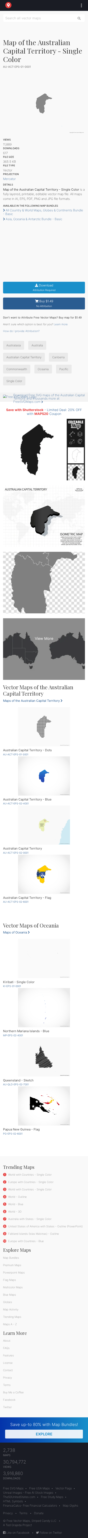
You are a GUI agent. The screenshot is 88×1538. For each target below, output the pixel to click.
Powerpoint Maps (14, 1272)
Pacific (63, 369)
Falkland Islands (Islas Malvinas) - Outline (33, 1233)
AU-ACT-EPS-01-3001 (15, 754)
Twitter (7, 1407)
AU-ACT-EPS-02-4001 (16, 803)
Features (8, 1355)
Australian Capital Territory (24, 357)
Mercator (9, 179)
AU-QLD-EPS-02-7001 (16, 1084)
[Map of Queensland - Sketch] (44, 1056)
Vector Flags (63, 1488)
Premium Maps (12, 1265)
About (6, 1340)
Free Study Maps (52, 1497)
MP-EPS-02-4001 (13, 1035)
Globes (7, 1302)
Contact (8, 1370)
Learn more (61, 324)
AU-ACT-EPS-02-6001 (15, 901)
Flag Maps (9, 1279)
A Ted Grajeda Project (17, 1525)
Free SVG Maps (13, 1488)
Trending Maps (12, 1316)
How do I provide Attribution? (21, 331)
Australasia (13, 345)
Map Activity (10, 1309)
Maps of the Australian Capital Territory (32, 701)
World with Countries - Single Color (29, 1174)
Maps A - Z (10, 1324)
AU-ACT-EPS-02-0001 (15, 852)
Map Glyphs (70, 1505)
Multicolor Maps (13, 1287)
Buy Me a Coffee (13, 1392)
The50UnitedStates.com (19, 1497)
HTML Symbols (13, 1501)
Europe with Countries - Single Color (30, 1182)
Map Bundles (11, 1257)
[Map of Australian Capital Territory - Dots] (44, 726)
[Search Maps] (79, 18)
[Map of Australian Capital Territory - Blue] (44, 776)
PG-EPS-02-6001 (13, 1133)
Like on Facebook (17, 1532)
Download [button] (44, 287)
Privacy (7, 1377)
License (8, 1362)
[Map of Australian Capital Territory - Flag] (44, 874)
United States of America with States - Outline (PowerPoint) (45, 1226)
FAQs (6, 1348)
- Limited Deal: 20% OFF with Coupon (44, 412)
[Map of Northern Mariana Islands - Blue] (44, 1007)
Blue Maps (9, 1294)
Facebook (9, 1399)
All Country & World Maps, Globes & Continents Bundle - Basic (43, 212)
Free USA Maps (39, 1488)
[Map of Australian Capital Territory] (44, 825)
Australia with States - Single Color (29, 1219)
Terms (7, 1385)
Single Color (14, 381)
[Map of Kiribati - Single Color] (44, 958)
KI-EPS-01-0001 (12, 986)
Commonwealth (16, 369)
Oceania (43, 369)
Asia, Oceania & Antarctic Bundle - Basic (33, 219)
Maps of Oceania (15, 932)
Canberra (58, 357)
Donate (39, 1513)
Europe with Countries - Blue (25, 1241)
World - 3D (14, 1211)
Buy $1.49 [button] (44, 303)
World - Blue (15, 1204)
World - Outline (17, 1196)
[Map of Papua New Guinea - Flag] (44, 1106)
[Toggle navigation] (80, 5)
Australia (37, 345)
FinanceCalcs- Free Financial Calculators (30, 1505)
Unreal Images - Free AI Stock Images (28, 1492)
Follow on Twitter (50, 1532)
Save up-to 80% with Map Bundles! (44, 1429)
